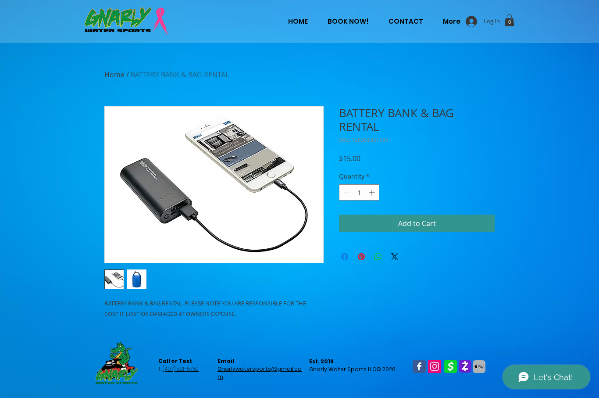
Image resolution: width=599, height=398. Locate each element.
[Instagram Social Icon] (434, 366)
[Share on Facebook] (344, 256)
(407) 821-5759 (181, 369)
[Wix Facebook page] (419, 366)
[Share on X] (394, 256)
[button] (509, 20)
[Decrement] (345, 192)
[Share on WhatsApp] (378, 256)
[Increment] (372, 192)
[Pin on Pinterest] (361, 256)
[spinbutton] (359, 192)
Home (114, 74)
